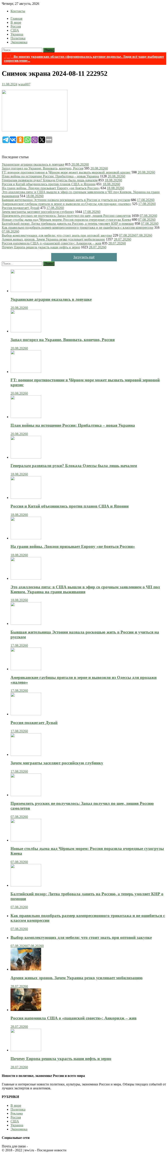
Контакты (17, 11)
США (14, 30)
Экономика (18, 42)
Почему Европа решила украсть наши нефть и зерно (41, 247)
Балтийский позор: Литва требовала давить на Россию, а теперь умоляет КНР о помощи (68, 223)
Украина (16, 34)
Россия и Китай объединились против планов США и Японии (49, 184)
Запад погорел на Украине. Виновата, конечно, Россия (42, 168)
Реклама (16, 1113)
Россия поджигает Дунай (20, 208)
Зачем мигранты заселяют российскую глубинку (38, 212)
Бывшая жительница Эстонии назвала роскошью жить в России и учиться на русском (66, 200)
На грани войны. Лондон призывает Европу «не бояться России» (51, 188)
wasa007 (24, 84)
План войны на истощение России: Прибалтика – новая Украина (50, 176)
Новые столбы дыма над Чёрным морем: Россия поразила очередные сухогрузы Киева (66, 219)
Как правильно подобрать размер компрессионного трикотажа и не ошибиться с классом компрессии (77, 227)
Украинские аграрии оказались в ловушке (33, 164)
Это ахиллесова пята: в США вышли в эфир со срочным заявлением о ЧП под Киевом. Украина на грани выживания (85, 589)
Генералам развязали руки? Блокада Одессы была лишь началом (50, 180)
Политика (17, 38)
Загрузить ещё (83, 257)
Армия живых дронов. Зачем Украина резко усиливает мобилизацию (53, 239)
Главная (16, 18)
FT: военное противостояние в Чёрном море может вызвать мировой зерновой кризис (66, 172)
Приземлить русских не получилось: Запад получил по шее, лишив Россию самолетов (66, 216)
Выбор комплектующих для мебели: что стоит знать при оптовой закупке (57, 235)
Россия (15, 26)
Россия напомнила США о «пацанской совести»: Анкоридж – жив (51, 243)
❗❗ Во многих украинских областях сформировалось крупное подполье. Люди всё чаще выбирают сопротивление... (84, 58)
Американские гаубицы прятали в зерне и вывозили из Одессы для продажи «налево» (66, 204)
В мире (15, 22)
